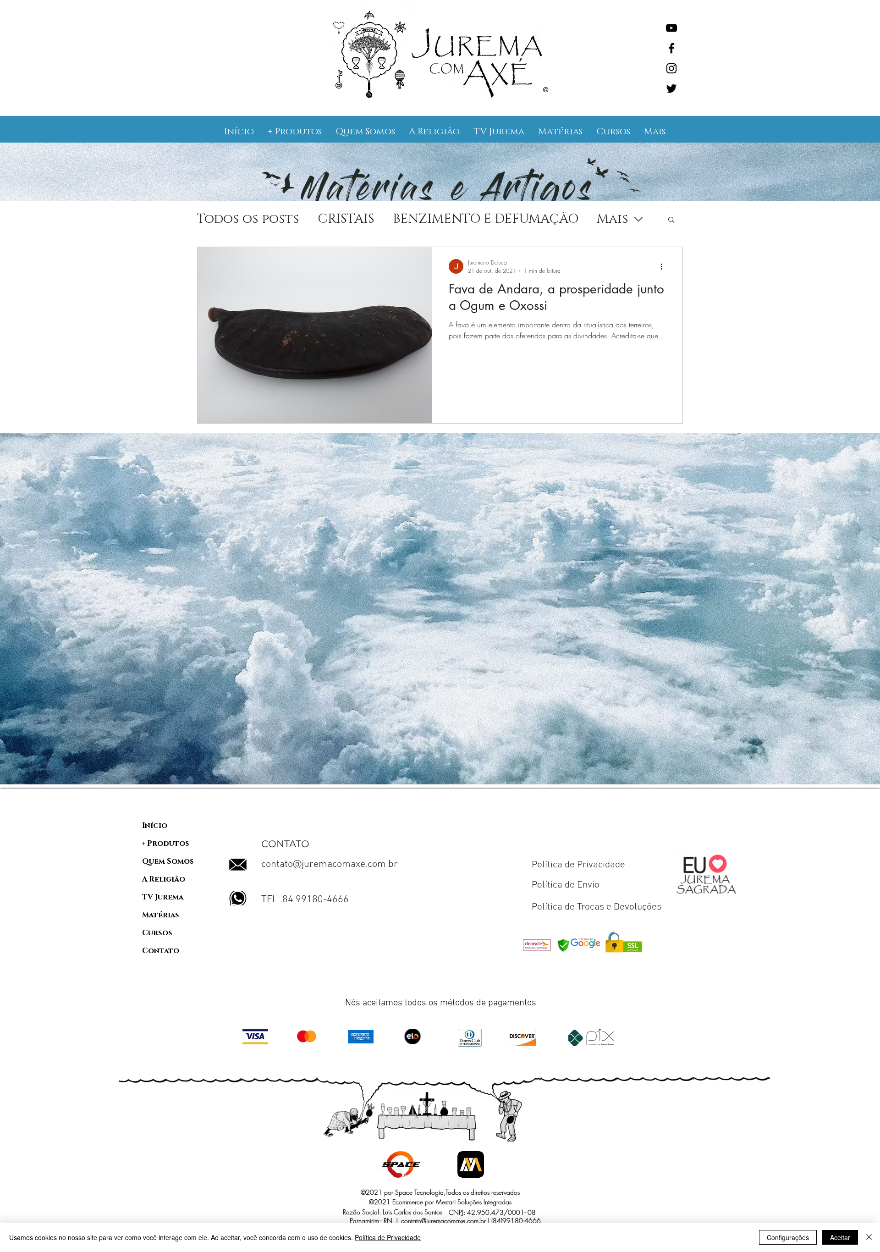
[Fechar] (869, 1237)
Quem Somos (168, 861)
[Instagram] (671, 68)
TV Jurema (162, 897)
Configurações (788, 1237)
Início (154, 826)
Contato (160, 951)
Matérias (160, 915)
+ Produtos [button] (165, 843)
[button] (295, 131)
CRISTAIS (346, 218)
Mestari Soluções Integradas (474, 1201)
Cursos (157, 933)
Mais (612, 218)
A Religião (163, 879)
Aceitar (840, 1237)
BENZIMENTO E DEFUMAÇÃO (485, 218)
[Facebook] (671, 48)
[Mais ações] (664, 266)
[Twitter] (671, 88)
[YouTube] (671, 28)
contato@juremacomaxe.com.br (329, 864)
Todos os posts (248, 218)
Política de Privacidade (388, 1237)
